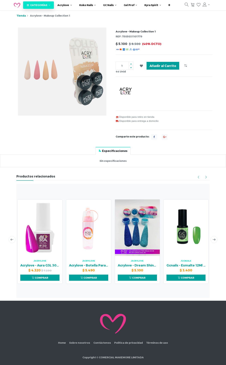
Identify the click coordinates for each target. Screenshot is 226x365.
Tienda (21, 15)
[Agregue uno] (131, 64)
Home (62, 342)
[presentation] (12, 239)
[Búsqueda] (187, 5)
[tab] (113, 151)
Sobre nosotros (79, 342)
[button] (169, 5)
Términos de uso (157, 342)
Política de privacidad (128, 342)
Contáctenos (102, 342)
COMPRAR (41, 277)
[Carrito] (193, 5)
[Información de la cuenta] (206, 5)
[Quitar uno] (131, 67)
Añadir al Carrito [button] (163, 66)
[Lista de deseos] (199, 5)
